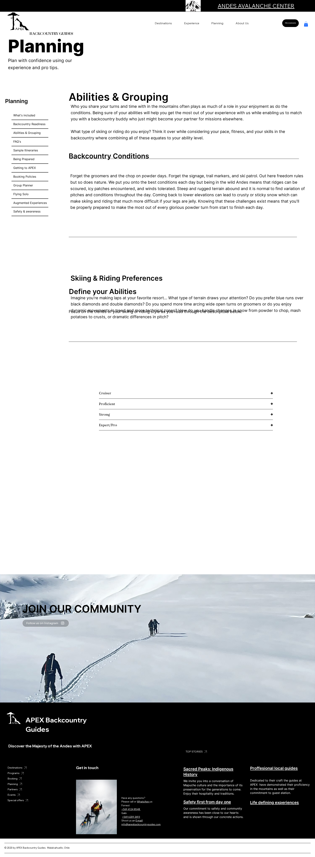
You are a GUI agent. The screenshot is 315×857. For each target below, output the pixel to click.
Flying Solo (21, 194)
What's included (24, 115)
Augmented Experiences (30, 203)
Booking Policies (24, 176)
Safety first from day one (207, 802)
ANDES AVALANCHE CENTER (256, 5)
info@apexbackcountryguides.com (141, 824)
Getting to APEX (24, 168)
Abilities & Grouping (27, 133)
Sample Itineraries (25, 150)
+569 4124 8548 (131, 809)
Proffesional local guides (274, 768)
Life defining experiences (274, 802)
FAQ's (17, 141)
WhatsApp (143, 801)
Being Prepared (23, 159)
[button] (306, 24)
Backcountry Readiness (29, 124)
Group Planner (23, 185)
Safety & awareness (26, 211)
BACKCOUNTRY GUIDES (51, 33)
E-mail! (139, 820)
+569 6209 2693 (131, 816)
